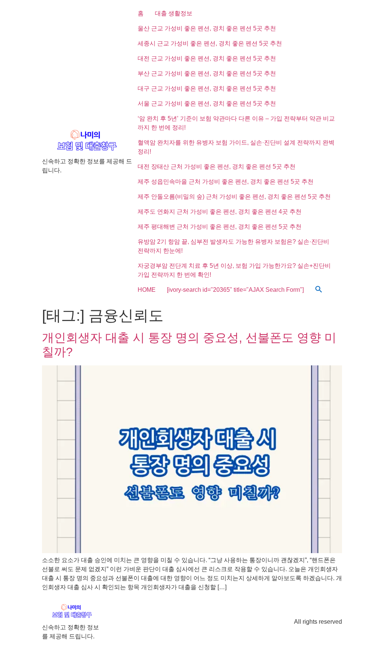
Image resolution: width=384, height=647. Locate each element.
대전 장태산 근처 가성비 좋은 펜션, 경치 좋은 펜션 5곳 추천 (217, 166)
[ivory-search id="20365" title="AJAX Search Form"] (235, 290)
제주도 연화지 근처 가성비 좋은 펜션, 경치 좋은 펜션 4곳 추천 (220, 211)
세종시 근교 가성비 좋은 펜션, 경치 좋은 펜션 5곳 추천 (210, 43)
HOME (147, 290)
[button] (318, 289)
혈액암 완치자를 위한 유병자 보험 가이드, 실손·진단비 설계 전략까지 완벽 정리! (236, 147)
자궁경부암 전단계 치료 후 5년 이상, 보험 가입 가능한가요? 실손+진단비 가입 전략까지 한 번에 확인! (234, 270)
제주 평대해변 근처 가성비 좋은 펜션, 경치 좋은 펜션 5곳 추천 (220, 226)
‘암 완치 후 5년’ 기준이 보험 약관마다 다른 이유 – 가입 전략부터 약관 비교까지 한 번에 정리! (236, 123)
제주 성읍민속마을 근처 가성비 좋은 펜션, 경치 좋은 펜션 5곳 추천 (226, 181)
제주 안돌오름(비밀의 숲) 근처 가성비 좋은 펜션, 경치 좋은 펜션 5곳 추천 (234, 196)
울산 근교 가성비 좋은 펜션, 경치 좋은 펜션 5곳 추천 (207, 28)
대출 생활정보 (173, 13)
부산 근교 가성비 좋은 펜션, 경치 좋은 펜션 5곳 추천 (207, 73)
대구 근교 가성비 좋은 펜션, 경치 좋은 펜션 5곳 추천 (207, 88)
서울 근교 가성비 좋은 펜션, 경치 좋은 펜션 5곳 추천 (207, 103)
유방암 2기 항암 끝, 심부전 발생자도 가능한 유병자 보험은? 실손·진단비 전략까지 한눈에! (233, 246)
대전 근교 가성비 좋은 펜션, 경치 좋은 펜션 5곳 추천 (207, 58)
